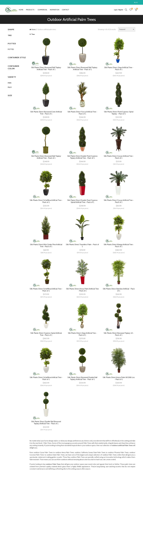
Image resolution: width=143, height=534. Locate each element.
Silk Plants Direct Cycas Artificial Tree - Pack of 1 (119, 157)
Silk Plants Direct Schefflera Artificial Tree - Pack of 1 (46, 201)
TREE (10, 35)
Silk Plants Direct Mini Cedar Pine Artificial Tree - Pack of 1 (46, 245)
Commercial (42, 10)
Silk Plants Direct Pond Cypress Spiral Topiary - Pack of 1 (118, 113)
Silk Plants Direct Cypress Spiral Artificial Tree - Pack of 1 (46, 334)
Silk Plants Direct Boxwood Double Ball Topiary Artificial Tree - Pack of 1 (82, 378)
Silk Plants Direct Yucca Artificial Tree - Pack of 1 (82, 113)
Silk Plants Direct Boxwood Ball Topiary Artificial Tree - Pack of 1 (46, 68)
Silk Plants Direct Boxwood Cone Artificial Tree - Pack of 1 (46, 113)
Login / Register (118, 10)
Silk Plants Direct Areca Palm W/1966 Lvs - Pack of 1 (119, 378)
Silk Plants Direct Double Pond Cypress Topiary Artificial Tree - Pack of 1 (82, 157)
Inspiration (54, 10)
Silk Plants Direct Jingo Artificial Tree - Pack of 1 (118, 68)
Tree (33, 34)
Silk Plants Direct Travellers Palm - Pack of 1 (82, 245)
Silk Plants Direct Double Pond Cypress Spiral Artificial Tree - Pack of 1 (82, 201)
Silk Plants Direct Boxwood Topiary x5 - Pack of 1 (119, 334)
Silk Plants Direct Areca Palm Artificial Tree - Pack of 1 (82, 290)
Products (30, 10)
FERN (9, 83)
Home (21, 10)
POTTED (11, 49)
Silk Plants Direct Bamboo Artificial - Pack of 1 (119, 290)
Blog (136, 2)
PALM (10, 87)
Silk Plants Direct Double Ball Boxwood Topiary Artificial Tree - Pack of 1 (46, 422)
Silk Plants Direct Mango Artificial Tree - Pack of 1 (119, 245)
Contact (65, 10)
